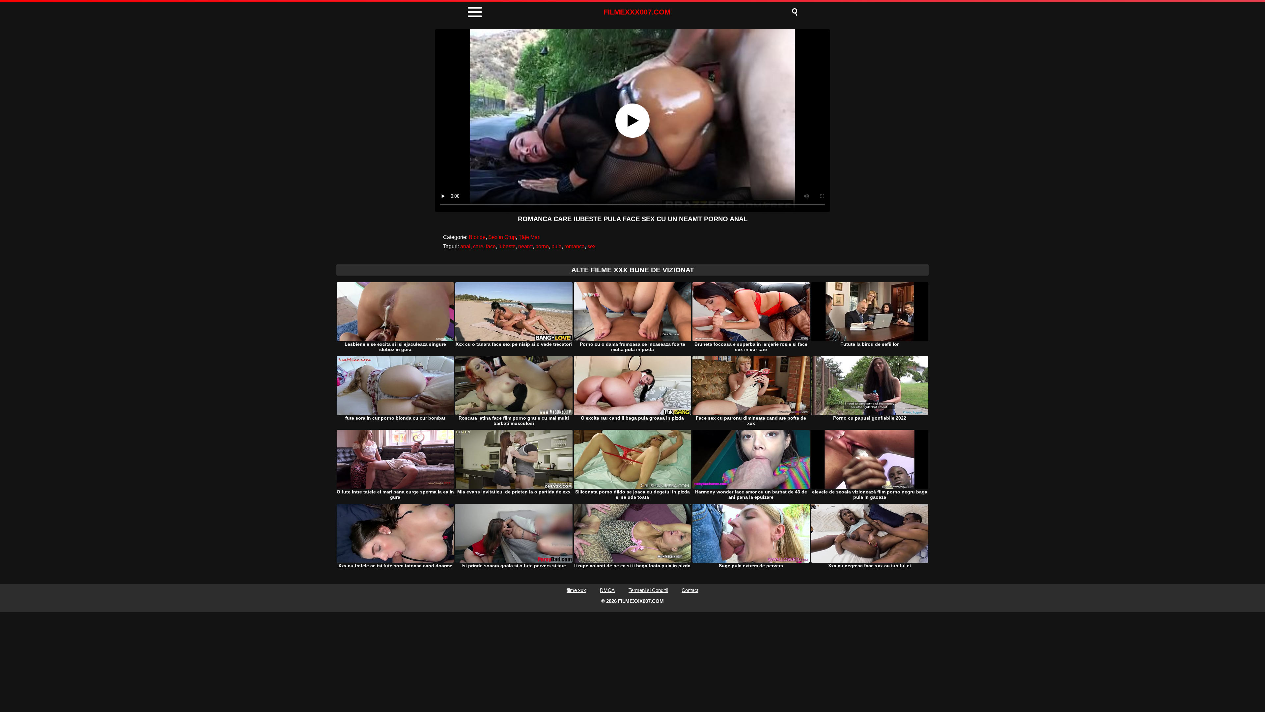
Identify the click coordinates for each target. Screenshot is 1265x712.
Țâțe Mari (530, 237)
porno (542, 246)
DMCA (607, 590)
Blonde (477, 237)
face (491, 246)
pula (556, 246)
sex (591, 246)
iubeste (507, 246)
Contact (690, 590)
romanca (574, 246)
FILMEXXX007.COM (637, 12)
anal (465, 246)
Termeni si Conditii (648, 590)
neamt (525, 246)
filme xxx (576, 590)
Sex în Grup (502, 237)
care (478, 246)
